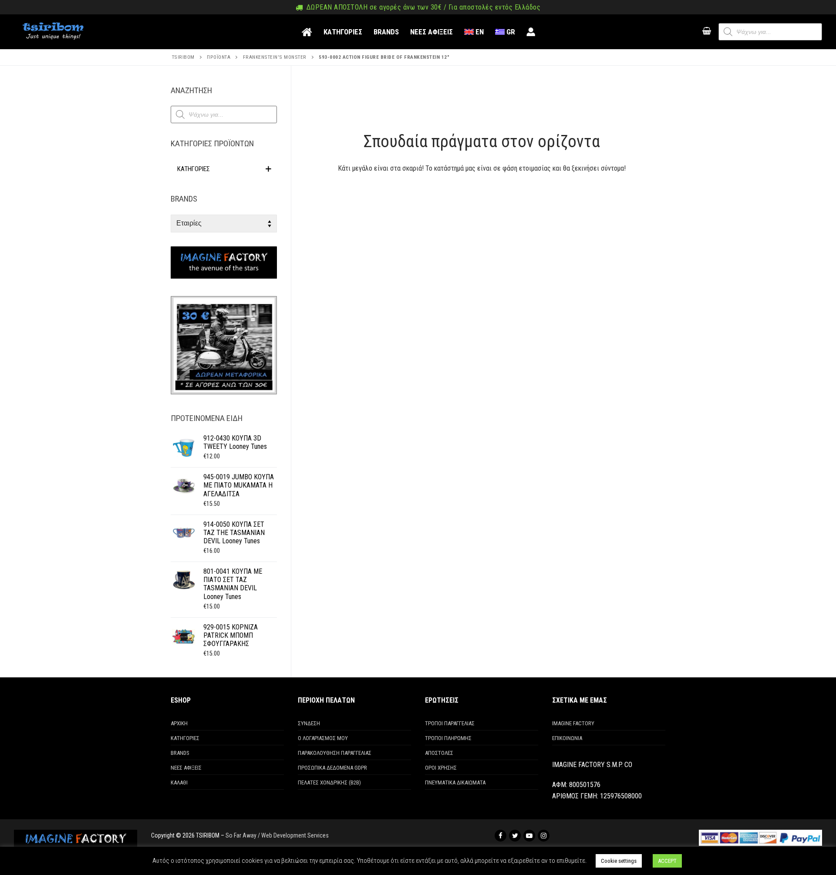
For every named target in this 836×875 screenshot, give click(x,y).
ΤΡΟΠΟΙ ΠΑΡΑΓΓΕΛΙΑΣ (450, 723)
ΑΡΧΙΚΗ (179, 723)
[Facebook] (500, 835)
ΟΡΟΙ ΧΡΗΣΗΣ (441, 767)
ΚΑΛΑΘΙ (179, 782)
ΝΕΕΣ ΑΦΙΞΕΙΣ (186, 767)
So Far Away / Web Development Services (277, 835)
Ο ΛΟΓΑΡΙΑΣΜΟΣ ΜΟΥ (323, 738)
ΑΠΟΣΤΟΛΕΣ (439, 753)
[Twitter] (515, 835)
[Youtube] (529, 835)
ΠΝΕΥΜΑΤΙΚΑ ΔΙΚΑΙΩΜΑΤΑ (455, 782)
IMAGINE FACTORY (573, 723)
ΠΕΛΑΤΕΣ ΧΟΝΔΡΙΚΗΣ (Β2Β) (329, 782)
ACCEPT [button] (667, 861)
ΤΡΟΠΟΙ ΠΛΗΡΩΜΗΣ (448, 738)
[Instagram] (543, 835)
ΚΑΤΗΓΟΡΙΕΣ (185, 738)
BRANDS (180, 753)
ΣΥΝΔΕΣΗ (309, 723)
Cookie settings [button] (619, 861)
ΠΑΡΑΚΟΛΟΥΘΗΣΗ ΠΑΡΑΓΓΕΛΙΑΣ (334, 753)
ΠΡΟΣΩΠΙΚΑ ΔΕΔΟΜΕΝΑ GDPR (332, 767)
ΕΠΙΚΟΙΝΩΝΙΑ (567, 738)
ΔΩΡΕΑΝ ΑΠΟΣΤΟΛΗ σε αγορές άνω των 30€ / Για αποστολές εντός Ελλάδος (422, 7)
